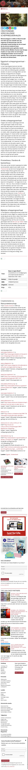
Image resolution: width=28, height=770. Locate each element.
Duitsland (3, 695)
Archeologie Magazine (6, 736)
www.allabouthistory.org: (8, 384)
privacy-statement (5, 585)
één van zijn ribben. (18, 222)
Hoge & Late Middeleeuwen (4, 720)
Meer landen (4, 700)
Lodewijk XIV (4, 686)
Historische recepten (6, 707)
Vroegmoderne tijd (5, 724)
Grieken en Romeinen (6, 717)
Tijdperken (4, 715)
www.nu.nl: (4, 412)
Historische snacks (6, 703)
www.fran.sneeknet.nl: (7, 374)
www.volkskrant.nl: (6, 400)
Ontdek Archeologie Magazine (7, 466)
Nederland (3, 692)
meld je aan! (19, 673)
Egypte (8, 454)
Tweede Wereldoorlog (6, 725)
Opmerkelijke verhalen (6, 712)
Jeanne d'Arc (4, 683)
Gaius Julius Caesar (5, 682)
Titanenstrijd (4, 169)
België (2, 694)
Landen (3, 690)
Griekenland (14, 454)
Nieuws (8, 12)
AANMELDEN (18, 474)
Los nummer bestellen (6, 734)
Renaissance (4, 722)
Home (2, 12)
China (2, 698)
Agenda (2, 670)
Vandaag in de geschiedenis (4, 666)
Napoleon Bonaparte (5, 685)
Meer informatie (6, 477)
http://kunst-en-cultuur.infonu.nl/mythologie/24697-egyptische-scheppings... (11, 426)
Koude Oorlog (4, 727)
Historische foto (4, 706)
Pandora (20, 193)
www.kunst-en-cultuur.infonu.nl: (10, 423)
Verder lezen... (5, 607)
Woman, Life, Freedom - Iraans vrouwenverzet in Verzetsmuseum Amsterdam (19, 612)
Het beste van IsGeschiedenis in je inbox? (20, 467)
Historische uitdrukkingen (7, 709)
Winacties (3, 673)
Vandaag (3, 663)
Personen (3, 676)
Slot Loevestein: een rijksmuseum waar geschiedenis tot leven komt (18, 647)
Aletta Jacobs (4, 679)
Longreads (3, 672)
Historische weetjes (5, 710)
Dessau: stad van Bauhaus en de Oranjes (19, 594)
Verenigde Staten (5, 697)
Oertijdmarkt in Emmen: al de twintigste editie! (18, 628)
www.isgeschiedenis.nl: (7, 352)
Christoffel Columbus (6, 681)
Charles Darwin (8, 306)
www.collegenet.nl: (6, 363)
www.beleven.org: (6, 436)
